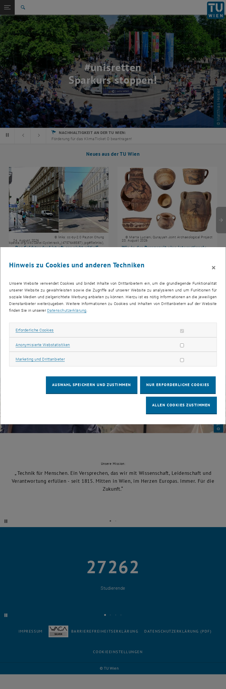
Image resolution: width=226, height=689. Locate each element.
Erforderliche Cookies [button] (35, 330)
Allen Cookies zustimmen (181, 405)
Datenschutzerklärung (67, 310)
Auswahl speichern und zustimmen (91, 384)
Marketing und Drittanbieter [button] (40, 359)
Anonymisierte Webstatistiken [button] (43, 345)
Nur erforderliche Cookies (178, 384)
